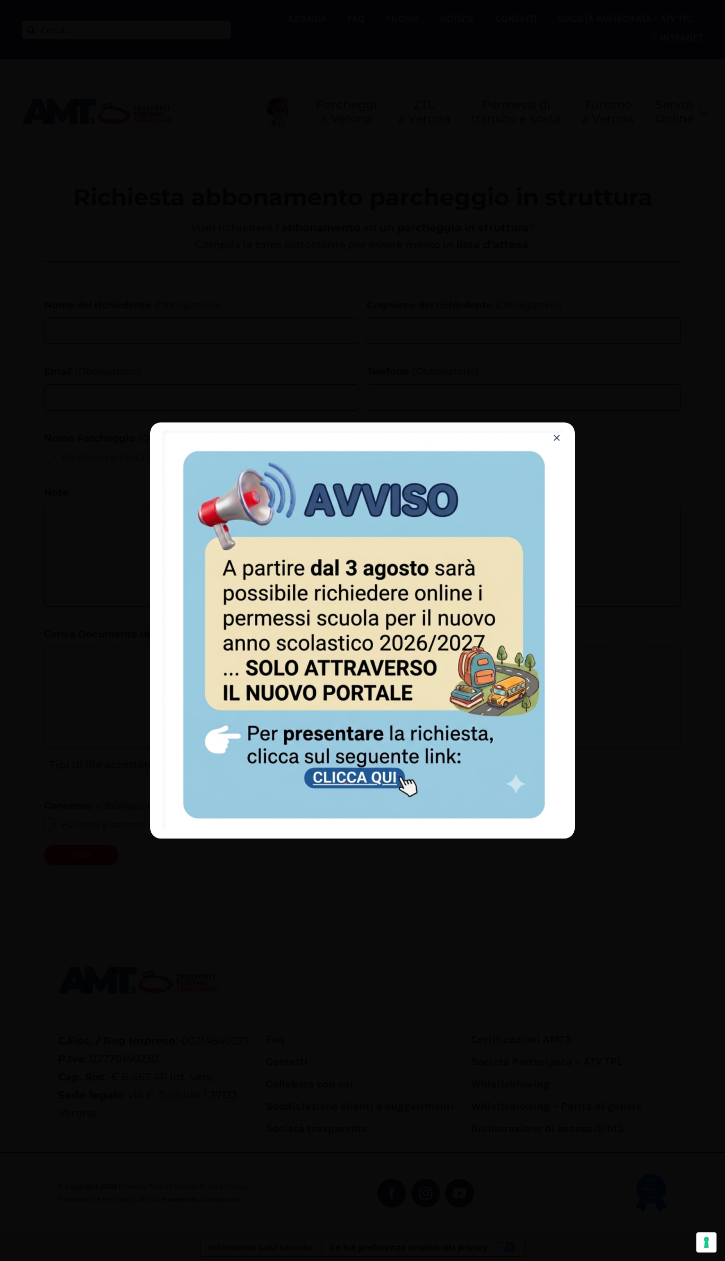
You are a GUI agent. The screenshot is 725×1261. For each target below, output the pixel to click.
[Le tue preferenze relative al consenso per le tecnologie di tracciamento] (706, 1242)
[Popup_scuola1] (362, 435)
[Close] (556, 438)
